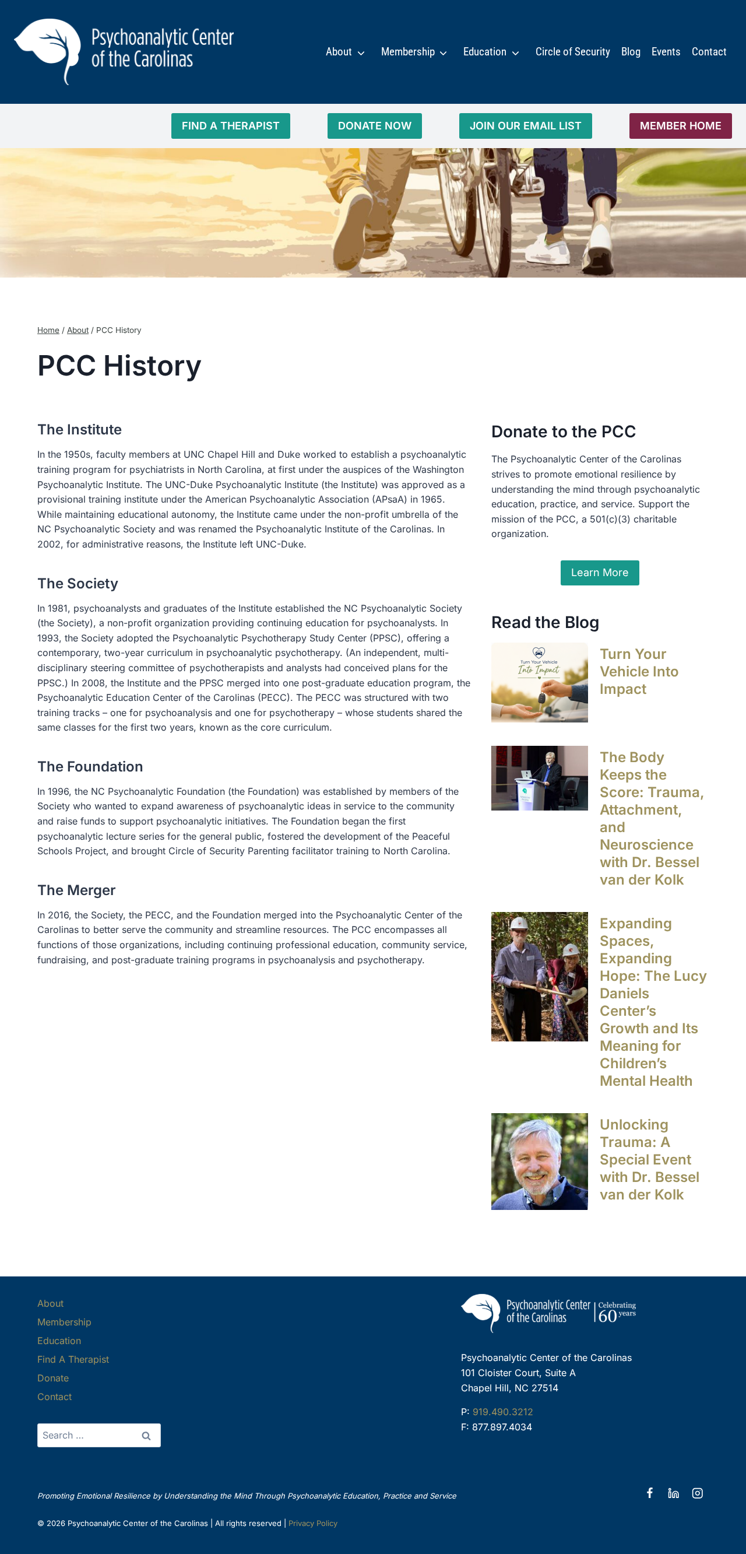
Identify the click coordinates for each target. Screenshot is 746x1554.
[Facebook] (649, 1493)
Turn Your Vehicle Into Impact (639, 671)
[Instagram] (697, 1493)
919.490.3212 (503, 1412)
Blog (631, 51)
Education (484, 51)
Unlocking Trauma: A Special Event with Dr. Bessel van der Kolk (649, 1159)
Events (666, 51)
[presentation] (540, 682)
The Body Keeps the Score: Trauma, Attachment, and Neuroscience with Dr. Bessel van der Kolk (652, 818)
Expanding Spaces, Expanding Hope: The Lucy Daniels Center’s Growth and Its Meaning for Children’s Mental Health (653, 1002)
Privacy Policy (312, 1523)
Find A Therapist (73, 1359)
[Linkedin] (673, 1493)
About (339, 51)
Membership (408, 51)
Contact (709, 51)
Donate (53, 1378)
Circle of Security (573, 51)
